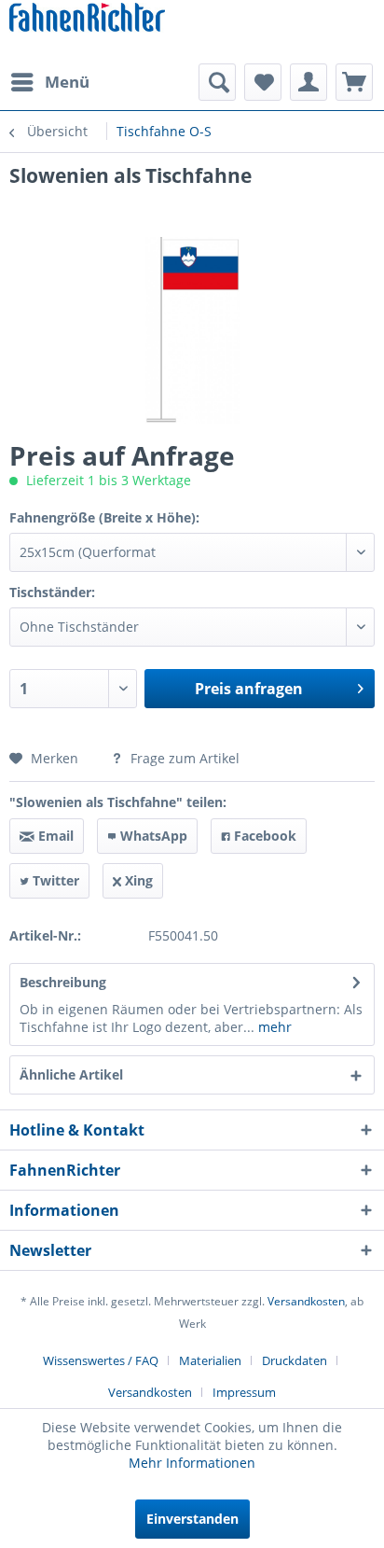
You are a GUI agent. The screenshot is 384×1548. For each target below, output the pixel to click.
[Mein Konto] (308, 82)
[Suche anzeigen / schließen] (217, 82)
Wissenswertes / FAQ (100, 1360)
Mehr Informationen (192, 1462)
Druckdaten (294, 1360)
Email (54, 835)
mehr (273, 1027)
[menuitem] (49, 82)
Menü (67, 81)
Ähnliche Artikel (71, 1074)
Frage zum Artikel (183, 758)
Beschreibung (63, 982)
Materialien (210, 1360)
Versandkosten (306, 1301)
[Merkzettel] (262, 82)
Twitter (54, 880)
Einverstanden (192, 1518)
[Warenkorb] (354, 82)
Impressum (244, 1392)
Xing (137, 880)
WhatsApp (152, 835)
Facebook (263, 835)
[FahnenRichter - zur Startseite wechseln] (87, 19)
